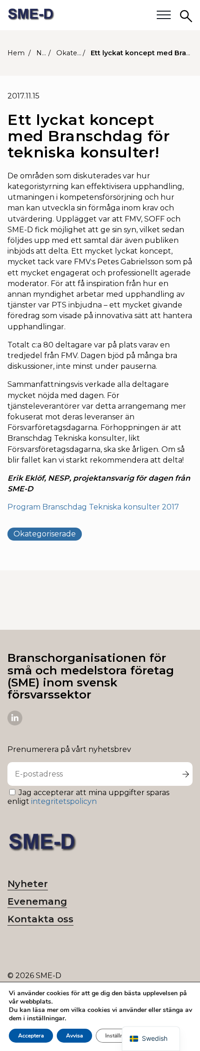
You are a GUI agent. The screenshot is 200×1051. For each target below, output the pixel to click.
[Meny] (164, 15)
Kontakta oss (40, 919)
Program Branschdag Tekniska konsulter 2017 (93, 507)
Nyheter (27, 883)
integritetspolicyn (64, 801)
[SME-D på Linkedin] (14, 722)
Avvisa (74, 1035)
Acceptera (31, 1035)
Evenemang (37, 901)
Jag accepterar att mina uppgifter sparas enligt (88, 797)
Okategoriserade (44, 533)
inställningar (46, 1018)
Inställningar (120, 1035)
